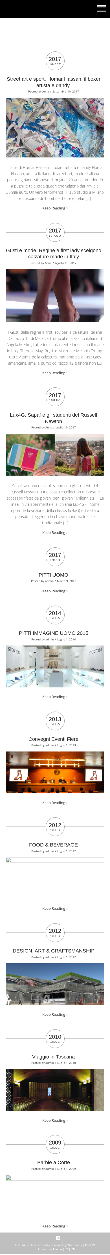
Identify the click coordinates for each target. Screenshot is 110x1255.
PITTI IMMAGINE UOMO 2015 (53, 633)
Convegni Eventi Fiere (53, 739)
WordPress (74, 1245)
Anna (45, 91)
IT (66, 1249)
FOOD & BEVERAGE (53, 845)
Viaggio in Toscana (53, 1057)
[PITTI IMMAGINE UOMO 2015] (55, 649)
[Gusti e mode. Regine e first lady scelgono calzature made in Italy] (55, 272)
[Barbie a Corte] (55, 1178)
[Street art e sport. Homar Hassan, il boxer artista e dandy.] (55, 101)
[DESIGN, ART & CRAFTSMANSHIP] (55, 966)
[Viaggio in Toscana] (55, 1072)
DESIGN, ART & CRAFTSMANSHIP (53, 951)
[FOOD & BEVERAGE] (55, 860)
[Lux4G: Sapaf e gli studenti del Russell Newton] (55, 437)
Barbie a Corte (53, 1162)
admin (49, 581)
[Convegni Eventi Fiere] (55, 755)
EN (73, 1249)
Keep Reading (53, 208)
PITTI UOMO (53, 575)
